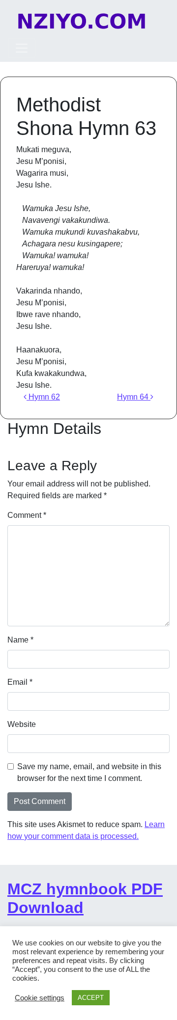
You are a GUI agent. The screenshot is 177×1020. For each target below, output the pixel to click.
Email (19, 682)
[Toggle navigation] (21, 48)
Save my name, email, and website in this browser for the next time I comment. (89, 772)
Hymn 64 (133, 397)
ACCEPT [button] (91, 997)
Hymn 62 (43, 397)
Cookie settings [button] (39, 998)
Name (20, 640)
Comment (26, 515)
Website (21, 724)
